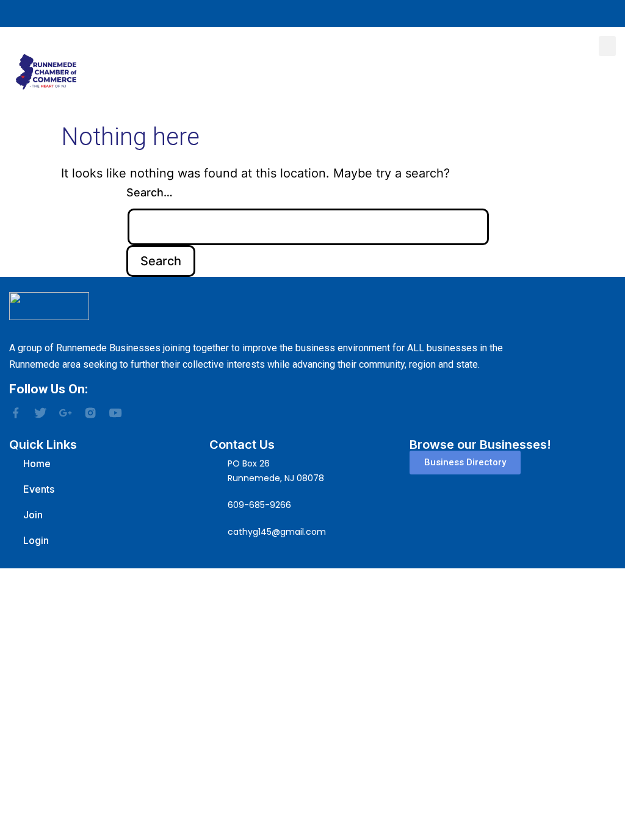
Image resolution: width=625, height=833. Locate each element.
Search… (149, 192)
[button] (607, 46)
